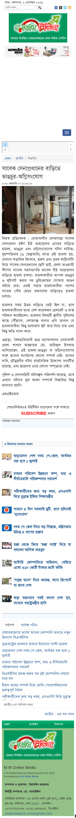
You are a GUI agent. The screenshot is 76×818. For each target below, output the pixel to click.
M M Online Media (29, 776)
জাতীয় (19, 158)
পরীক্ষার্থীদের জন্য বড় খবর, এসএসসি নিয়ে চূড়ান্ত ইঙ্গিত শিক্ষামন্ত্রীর (36, 699)
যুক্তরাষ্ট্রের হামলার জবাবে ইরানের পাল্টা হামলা (34, 644)
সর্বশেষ (9, 625)
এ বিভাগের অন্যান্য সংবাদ (18, 444)
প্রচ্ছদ (8, 158)
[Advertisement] (38, 94)
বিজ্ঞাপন (58, 724)
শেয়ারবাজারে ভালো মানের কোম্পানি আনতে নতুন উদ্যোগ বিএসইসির (36, 635)
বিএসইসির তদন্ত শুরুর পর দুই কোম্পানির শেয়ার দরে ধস (35, 676)
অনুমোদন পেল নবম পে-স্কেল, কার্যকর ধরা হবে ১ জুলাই (36, 653)
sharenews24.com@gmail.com (28, 814)
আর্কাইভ (33, 724)
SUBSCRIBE (34, 413)
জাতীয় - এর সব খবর (59, 714)
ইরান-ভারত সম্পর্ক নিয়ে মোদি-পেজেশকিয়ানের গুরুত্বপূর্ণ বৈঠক (34, 688)
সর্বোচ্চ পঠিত (29, 625)
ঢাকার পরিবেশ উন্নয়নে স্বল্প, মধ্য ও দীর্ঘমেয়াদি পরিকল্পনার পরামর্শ (34, 665)
